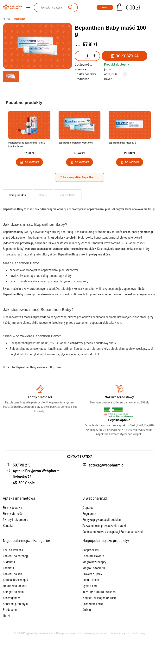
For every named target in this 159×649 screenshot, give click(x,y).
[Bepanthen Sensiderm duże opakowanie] (80, 125)
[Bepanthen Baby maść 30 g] (130, 125)
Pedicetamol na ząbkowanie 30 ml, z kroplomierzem (26, 144)
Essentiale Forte (92, 604)
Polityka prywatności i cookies (101, 519)
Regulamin (89, 513)
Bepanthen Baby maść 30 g (122, 142)
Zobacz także (67, 195)
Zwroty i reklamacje (15, 519)
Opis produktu (17, 195)
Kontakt (8, 525)
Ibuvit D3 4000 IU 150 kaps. (99, 592)
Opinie (43, 195)
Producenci (10, 609)
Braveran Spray (92, 574)
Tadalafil (8, 568)
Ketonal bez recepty (15, 580)
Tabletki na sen (12, 574)
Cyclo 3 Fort (89, 586)
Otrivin (86, 609)
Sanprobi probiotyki (15, 604)
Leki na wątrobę (13, 550)
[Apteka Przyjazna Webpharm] (12, 7)
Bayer (108, 79)
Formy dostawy (12, 507)
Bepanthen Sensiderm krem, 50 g (76, 142)
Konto (105, 7)
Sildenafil (9, 562)
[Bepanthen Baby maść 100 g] (11, 76)
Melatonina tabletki (15, 586)
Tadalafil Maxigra (93, 556)
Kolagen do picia (13, 592)
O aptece (87, 507)
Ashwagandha (12, 598)
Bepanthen (88, 177)
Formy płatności (13, 513)
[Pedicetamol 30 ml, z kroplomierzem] (29, 125)
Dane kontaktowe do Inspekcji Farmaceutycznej (112, 531)
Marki (6, 615)
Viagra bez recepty (94, 562)
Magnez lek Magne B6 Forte (99, 598)
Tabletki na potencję (16, 556)
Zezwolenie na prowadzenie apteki (104, 525)
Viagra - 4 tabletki (93, 568)
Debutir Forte (90, 580)
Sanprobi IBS (90, 550)
